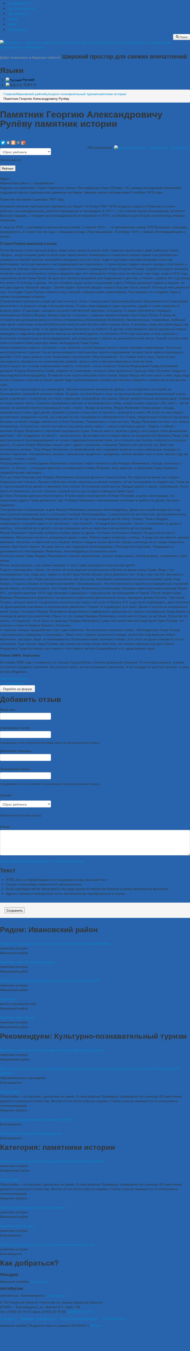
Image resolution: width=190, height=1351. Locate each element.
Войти (11, 24)
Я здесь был (158, 147)
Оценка (6, 795)
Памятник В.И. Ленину (17, 1225)
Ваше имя (8, 709)
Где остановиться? (21, 8)
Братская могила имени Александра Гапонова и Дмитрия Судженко (51, 1050)
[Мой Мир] (18, 143)
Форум (12, 18)
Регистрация (16, 29)
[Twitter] (3, 143)
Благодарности (114, 1318)
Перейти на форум (17, 688)
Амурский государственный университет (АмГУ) (36, 1119)
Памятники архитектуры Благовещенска (30, 1133)
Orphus (95, 1325)
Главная (9, 93)
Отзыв (5, 826)
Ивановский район (30, 93)
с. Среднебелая (12, 683)
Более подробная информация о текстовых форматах (41, 861)
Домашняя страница (15, 750)
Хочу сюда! (179, 147)
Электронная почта (14, 727)
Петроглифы (9, 1091)
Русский (28, 79)
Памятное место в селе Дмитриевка (27, 962)
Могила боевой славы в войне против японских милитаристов (47, 1244)
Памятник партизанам (17, 1017)
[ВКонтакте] (8, 143)
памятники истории (111, 93)
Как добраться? (19, 3)
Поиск (183, 37)
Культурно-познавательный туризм (70, 93)
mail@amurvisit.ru (80, 1311)
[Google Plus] (23, 143)
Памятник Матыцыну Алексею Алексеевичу (33, 1207)
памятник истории (14, 678)
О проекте (8, 1318)
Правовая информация (38, 1318)
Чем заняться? (18, 13)
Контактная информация (79, 1318)
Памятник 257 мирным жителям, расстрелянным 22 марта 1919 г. (50, 980)
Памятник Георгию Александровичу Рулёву (36, 98)
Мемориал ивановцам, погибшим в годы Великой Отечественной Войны (55, 943)
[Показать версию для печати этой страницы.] (130, 147)
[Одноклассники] (13, 143)
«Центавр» (8, 999)
